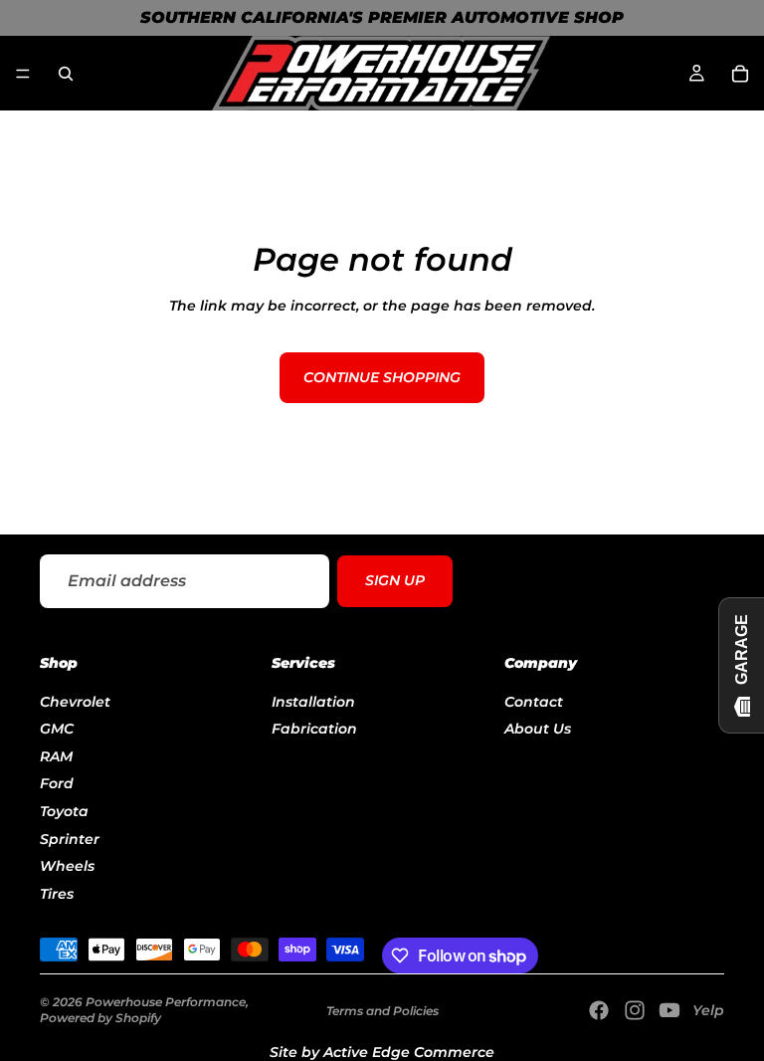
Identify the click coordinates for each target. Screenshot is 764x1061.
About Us (537, 729)
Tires (57, 894)
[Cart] (740, 74)
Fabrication (314, 729)
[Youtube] (669, 1010)
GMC (57, 729)
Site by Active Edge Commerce (382, 1052)
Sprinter (69, 838)
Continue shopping (382, 377)
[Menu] (23, 74)
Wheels (67, 866)
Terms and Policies (382, 1010)
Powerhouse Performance (166, 1001)
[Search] (66, 74)
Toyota (64, 811)
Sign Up (395, 581)
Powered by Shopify (100, 1017)
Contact (533, 701)
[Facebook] (599, 1010)
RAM (56, 756)
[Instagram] (635, 1010)
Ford (57, 783)
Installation (313, 701)
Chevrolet (75, 701)
